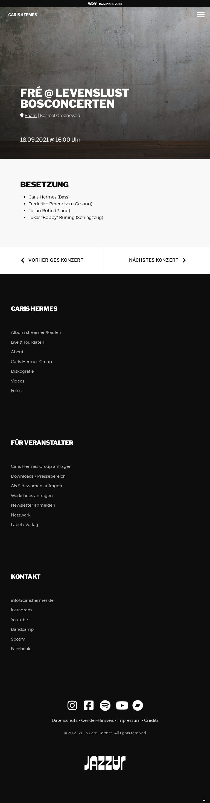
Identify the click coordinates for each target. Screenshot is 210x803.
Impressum (129, 720)
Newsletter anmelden (33, 505)
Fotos (16, 390)
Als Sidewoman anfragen (36, 485)
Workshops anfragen (32, 495)
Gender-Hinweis (97, 720)
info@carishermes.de (32, 600)
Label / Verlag (24, 524)
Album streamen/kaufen (36, 332)
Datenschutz (65, 720)
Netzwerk (21, 515)
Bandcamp (22, 629)
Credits (151, 720)
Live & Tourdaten (27, 342)
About (17, 351)
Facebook (20, 648)
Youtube (19, 619)
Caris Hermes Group (31, 361)
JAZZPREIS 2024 (110, 3)
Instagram (21, 610)
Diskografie (22, 371)
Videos (17, 381)
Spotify (18, 639)
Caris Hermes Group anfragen (41, 466)
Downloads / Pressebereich (38, 476)
